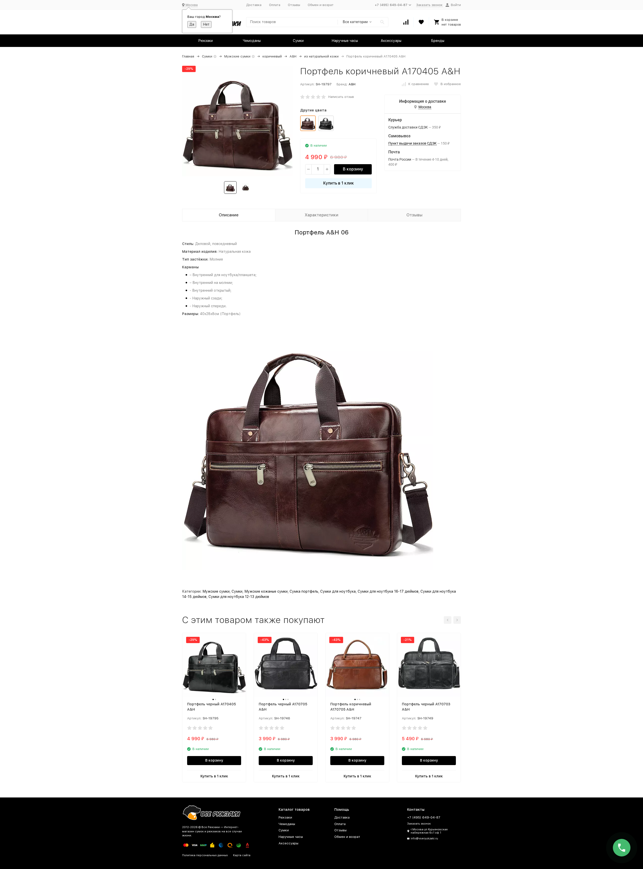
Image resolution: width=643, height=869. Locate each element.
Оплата (274, 5)
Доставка (253, 5)
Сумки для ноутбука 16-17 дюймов (388, 591)
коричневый (272, 56)
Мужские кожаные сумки (266, 591)
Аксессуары (391, 41)
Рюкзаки (205, 41)
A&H (293, 56)
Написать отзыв (341, 97)
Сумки (298, 41)
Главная (188, 56)
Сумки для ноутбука (338, 591)
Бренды (437, 41)
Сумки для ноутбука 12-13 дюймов (238, 597)
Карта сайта (241, 855)
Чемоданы (252, 41)
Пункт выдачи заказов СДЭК (412, 143)
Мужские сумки (237, 56)
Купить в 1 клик (338, 183)
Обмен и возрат (321, 5)
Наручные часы (345, 41)
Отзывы (294, 5)
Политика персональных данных (205, 855)
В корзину (353, 169)
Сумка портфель (304, 591)
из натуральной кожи (321, 56)
